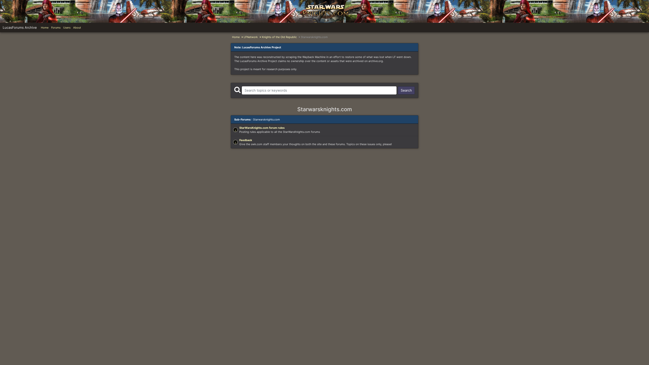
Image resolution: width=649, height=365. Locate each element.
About (77, 27)
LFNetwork (250, 37)
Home (45, 27)
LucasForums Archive (20, 28)
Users (66, 27)
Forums (56, 27)
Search (406, 90)
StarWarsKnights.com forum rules (262, 127)
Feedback (245, 140)
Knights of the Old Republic (279, 37)
